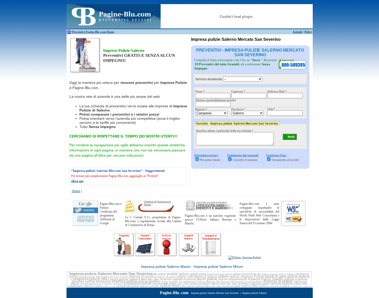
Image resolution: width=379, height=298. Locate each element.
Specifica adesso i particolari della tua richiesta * (224, 130)
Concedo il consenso (245, 159)
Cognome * (238, 91)
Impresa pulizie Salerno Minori (218, 266)
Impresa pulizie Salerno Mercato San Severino (110, 274)
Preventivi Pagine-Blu (86, 31)
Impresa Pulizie (252, 276)
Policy (308, 31)
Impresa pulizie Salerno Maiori (166, 266)
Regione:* (201, 109)
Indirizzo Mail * (277, 91)
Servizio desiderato (208, 79)
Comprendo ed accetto (285, 159)
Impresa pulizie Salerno (254, 293)
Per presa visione (210, 159)
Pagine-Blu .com (174, 293)
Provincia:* (238, 109)
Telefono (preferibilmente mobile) (215, 100)
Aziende (297, 31)
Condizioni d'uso (276, 155)
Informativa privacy (206, 155)
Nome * (200, 91)
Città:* (271, 108)
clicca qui (77, 181)
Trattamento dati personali (242, 155)
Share (76, 191)
